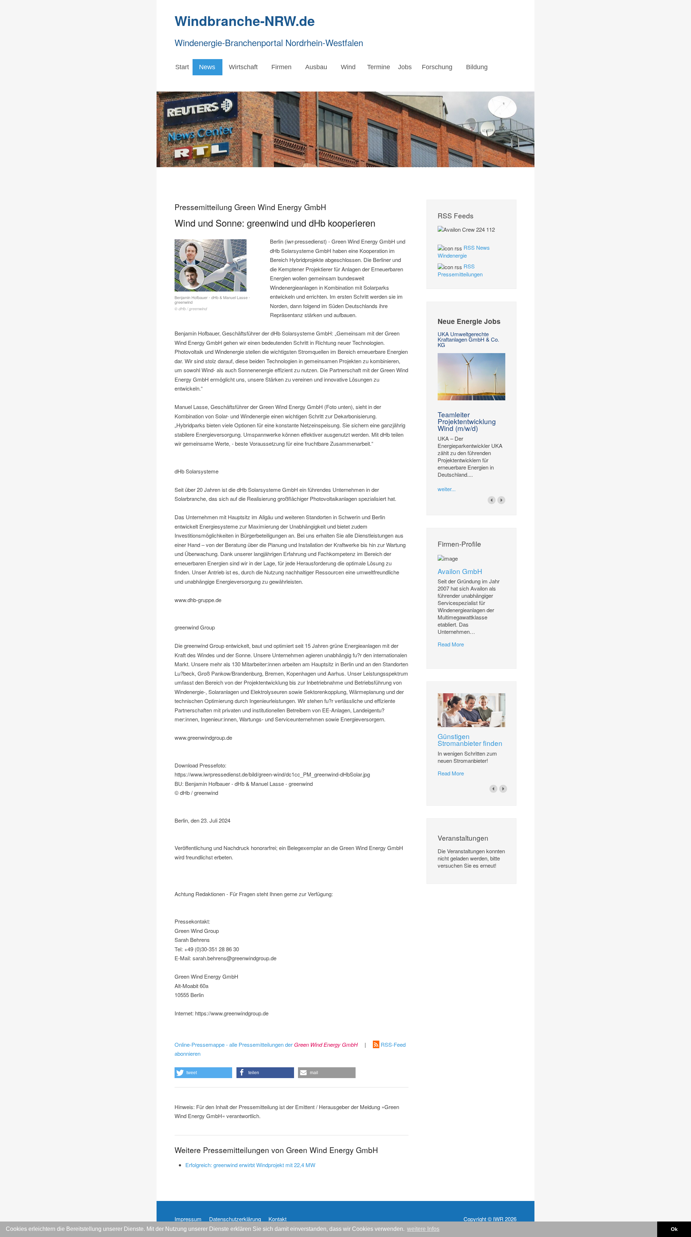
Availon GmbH (460, 571)
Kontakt (277, 1219)
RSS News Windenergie (464, 251)
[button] (203, 1072)
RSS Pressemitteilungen (460, 270)
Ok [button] (674, 1229)
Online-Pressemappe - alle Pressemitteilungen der (266, 1044)
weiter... (447, 489)
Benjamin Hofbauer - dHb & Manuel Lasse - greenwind (212, 302)
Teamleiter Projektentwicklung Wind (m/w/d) (467, 421)
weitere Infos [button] (423, 1229)
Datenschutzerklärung (235, 1219)
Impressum (188, 1219)
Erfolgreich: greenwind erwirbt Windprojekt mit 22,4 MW (250, 1165)
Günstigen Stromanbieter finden (470, 739)
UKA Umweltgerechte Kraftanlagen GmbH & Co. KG (468, 339)
